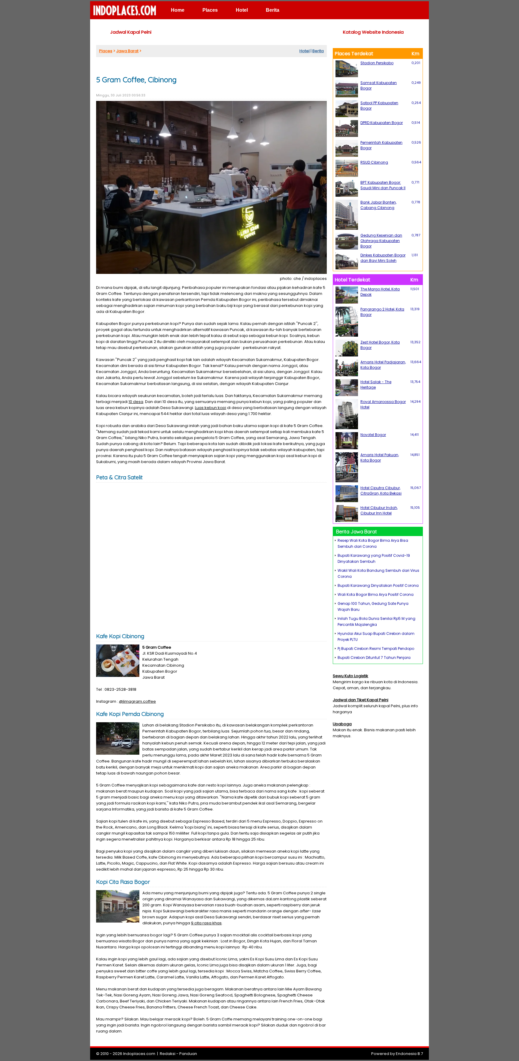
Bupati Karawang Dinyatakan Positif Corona (378, 585)
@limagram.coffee (137, 701)
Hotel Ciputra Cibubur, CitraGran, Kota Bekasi (381, 490)
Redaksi (167, 1053)
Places (210, 10)
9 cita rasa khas (206, 923)
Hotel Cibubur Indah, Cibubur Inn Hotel (379, 510)
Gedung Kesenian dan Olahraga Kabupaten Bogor (381, 241)
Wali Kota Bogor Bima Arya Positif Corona (376, 594)
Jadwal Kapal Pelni (130, 32)
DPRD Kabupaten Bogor (381, 122)
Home (177, 10)
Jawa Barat (127, 51)
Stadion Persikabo (376, 62)
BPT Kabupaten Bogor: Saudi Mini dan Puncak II (382, 185)
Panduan (188, 1053)
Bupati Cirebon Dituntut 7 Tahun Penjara (374, 657)
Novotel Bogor (373, 434)
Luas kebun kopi (210, 408)
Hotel (242, 10)
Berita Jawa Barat (356, 532)
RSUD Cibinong (374, 162)
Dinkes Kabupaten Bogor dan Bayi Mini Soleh (382, 258)
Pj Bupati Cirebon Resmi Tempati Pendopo (376, 648)
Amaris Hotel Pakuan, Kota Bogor (379, 457)
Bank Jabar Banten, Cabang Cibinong (378, 205)
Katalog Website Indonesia (373, 32)
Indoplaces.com (139, 1053)
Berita (272, 10)
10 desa (136, 402)
